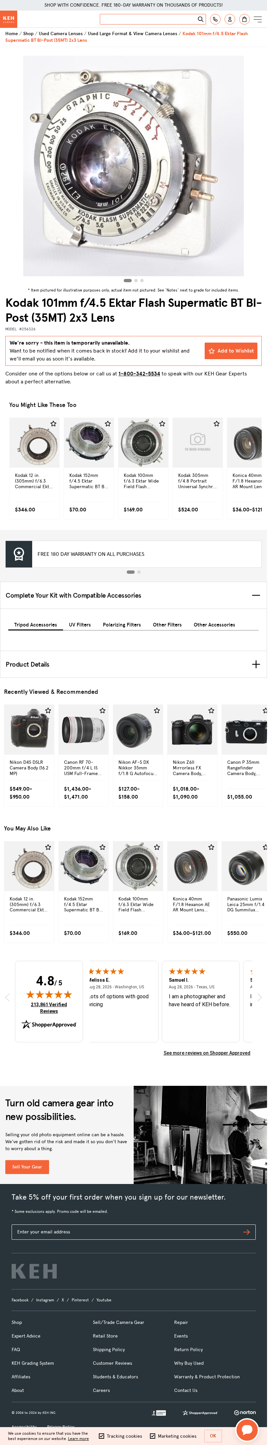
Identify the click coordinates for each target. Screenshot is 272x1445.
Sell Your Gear (27, 1167)
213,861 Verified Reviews (50, 1008)
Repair (181, 1322)
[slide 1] (131, 572)
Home (11, 33)
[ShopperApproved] (200, 1412)
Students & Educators (115, 1377)
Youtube (104, 1300)
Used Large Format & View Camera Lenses (132, 33)
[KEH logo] (34, 1271)
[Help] (215, 19)
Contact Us (185, 1390)
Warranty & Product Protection (207, 1377)
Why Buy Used (189, 1363)
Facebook (20, 1300)
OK (213, 1436)
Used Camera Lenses (61, 33)
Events (181, 1336)
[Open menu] (258, 19)
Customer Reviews (112, 1363)
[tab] (35, 623)
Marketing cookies (177, 1436)
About (18, 1390)
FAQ (16, 1349)
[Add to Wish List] (53, 424)
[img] (49, 994)
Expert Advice (26, 1336)
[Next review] (259, 997)
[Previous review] (7, 997)
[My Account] (230, 19)
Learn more (78, 1438)
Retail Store (105, 1336)
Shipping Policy (109, 1349)
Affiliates (21, 1377)
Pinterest (80, 1300)
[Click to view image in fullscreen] (133, 166)
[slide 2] (139, 572)
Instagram (45, 1300)
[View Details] (34, 457)
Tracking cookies (124, 1436)
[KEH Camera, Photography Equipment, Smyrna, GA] (158, 1413)
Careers (101, 1390)
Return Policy (188, 1349)
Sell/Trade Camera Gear (118, 1322)
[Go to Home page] (8, 19)
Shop (28, 33)
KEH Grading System (33, 1363)
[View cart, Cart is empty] (244, 19)
